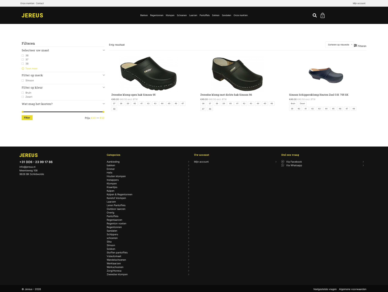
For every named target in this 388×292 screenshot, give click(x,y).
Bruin (28, 92)
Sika (109, 241)
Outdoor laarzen (116, 208)
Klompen (170, 15)
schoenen (112, 237)
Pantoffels (205, 15)
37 (26, 59)
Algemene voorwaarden (352, 289)
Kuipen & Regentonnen (119, 194)
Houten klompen (116, 176)
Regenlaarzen (114, 219)
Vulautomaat (114, 256)
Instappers (113, 179)
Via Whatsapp (294, 165)
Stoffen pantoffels (117, 252)
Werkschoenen (115, 267)
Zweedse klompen (117, 274)
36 (26, 55)
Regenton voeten (116, 223)
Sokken (215, 15)
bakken (111, 165)
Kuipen (110, 190)
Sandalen (226, 15)
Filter (27, 117)
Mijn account (359, 3)
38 (26, 63)
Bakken (144, 15)
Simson (29, 80)
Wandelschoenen (116, 259)
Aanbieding (113, 161)
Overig (110, 212)
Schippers (112, 234)
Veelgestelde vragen (325, 289)
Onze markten (27, 3)
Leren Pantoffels (116, 205)
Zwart (28, 96)
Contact (40, 3)
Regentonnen (156, 15)
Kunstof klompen (116, 198)
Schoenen (182, 15)
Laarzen (193, 15)
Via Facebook (294, 161)
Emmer (111, 168)
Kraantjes (112, 187)
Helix (109, 172)
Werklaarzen (114, 263)
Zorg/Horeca (114, 270)
